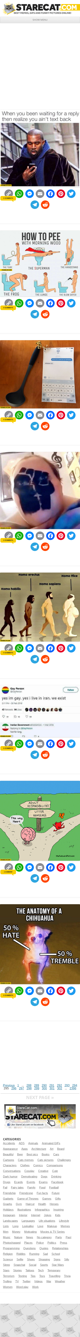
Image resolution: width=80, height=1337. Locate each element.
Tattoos (29, 1270)
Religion (8, 1253)
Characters (10, 1165)
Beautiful (8, 1154)
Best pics (32, 1154)
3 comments (8, 995)
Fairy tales (17, 1187)
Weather (60, 1281)
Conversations (12, 1171)
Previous (9, 1085)
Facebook (57, 1182)
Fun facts (42, 1193)
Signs (57, 1259)
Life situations (47, 1220)
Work (35, 1287)
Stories (17, 1270)
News (29, 1237)
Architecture (38, 1148)
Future (56, 1193)
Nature (18, 1237)
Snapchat (19, 1264)
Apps (24, 1148)
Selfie (20, 1259)
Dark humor (10, 1176)
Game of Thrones (28, 1198)
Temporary (53, 1270)
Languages (28, 1220)
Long (15, 1226)
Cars (56, 1154)
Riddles (20, 1253)
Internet (35, 1215)
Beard (60, 1148)
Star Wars (58, 1264)
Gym (19, 1204)
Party (58, 1237)
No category (44, 1237)
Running (34, 1253)
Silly (66, 1259)
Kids (57, 1215)
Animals (33, 1143)
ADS (22, 1143)
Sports (44, 1264)
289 (36, 1085)
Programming (11, 1248)
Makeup (52, 1226)
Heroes (54, 1204)
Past (68, 1237)
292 (59, 1085)
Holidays (8, 1209)
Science (8, 1259)
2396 (73, 1088)
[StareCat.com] (40, 8)
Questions (29, 1248)
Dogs (44, 1176)
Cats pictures (45, 1160)
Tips (33, 1276)
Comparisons (55, 1165)
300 (44, 1088)
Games (46, 1198)
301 (52, 1088)
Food (42, 1187)
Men (5, 1231)
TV (17, 1281)
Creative (43, 1171)
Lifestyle (64, 1220)
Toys (42, 1276)
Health (42, 1204)
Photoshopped (11, 1242)
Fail (5, 1187)
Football (54, 1187)
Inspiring (58, 1209)
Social (32, 1264)
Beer (20, 1154)
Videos (38, 1281)
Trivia (67, 1276)
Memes (65, 1226)
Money (16, 1231)
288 (28, 1085)
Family (31, 1187)
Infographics (42, 1209)
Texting (22, 1276)
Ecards (18, 1182)
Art (51, 1148)
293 (67, 1085)
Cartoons (8, 1160)
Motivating (30, 1231)
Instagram (9, 1215)
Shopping (44, 1259)
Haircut (30, 1204)
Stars (6, 1270)
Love (40, 1226)
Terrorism (9, 1276)
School (56, 1253)
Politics (51, 1242)
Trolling (7, 1281)
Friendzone (26, 1193)
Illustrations (24, 1209)
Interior (23, 1215)
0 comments (8, 198)
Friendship (9, 1193)
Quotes (43, 1248)
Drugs (6, 1182)
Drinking (56, 1176)
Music (6, 1237)
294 (74, 1085)
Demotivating (29, 1176)
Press (63, 1242)
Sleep (6, 1264)
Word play (22, 1287)
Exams (43, 1182)
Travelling (54, 1276)
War (48, 1281)
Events (31, 1182)
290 (44, 1085)
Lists (6, 1226)
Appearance (10, 1148)
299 (36, 1088)
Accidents (9, 1143)
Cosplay (29, 1171)
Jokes (47, 1215)
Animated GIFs (51, 1143)
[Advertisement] (40, 65)
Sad (45, 1253)
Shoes (31, 1259)
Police (40, 1242)
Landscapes (10, 1220)
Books (45, 1154)
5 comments (8, 748)
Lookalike (28, 1226)
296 (13, 1088)
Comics (38, 1165)
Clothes (25, 1165)
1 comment (8, 872)
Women (7, 1287)
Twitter (27, 1281)
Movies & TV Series (52, 1231)
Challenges (64, 1160)
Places (28, 1242)
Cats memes (26, 1160)
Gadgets (8, 1198)
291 (51, 1085)
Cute (55, 1171)
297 (21, 1088)
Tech (41, 1270)
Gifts (58, 1198)
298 (29, 1088)
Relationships (60, 1248)
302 (59, 1088)
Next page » (40, 1097)
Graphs (7, 1204)
